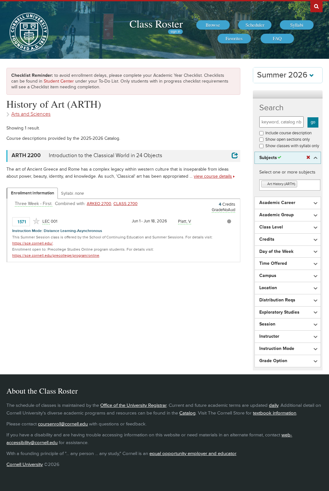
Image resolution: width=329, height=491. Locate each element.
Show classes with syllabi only (292, 145)
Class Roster (156, 23)
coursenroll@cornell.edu (63, 424)
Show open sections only (287, 139)
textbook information (274, 413)
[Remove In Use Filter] (308, 158)
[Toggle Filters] (287, 94)
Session (267, 324)
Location (268, 287)
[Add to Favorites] (36, 221)
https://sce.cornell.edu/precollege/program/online (55, 255)
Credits (266, 239)
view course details (213, 176)
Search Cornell (316, 6)
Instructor (269, 336)
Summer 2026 (283, 75)
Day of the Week (276, 251)
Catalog (187, 413)
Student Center (59, 81)
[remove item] (264, 184)
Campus (267, 275)
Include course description (288, 133)
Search (271, 107)
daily (273, 405)
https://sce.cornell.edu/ (32, 243)
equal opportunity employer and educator (192, 454)
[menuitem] (213, 25)
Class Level (271, 227)
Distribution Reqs (277, 300)
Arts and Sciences (30, 114)
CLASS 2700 (125, 203)
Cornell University (24, 464)
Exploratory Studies (279, 312)
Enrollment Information (32, 193)
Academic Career (277, 202)
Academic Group (276, 215)
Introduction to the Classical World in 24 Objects (105, 155)
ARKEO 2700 (99, 203)
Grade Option (273, 360)
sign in (175, 32)
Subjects (268, 157)
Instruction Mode (276, 348)
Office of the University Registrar (133, 405)
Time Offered (273, 263)
